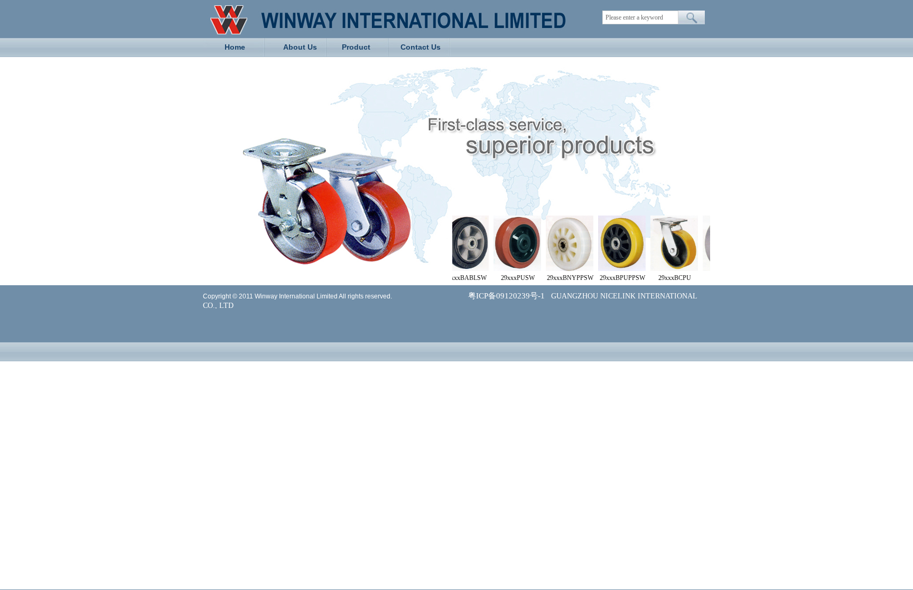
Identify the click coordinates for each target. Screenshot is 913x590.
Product (356, 47)
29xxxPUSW (510, 278)
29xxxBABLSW (457, 278)
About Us (300, 47)
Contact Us (420, 47)
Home (235, 47)
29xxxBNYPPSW (562, 278)
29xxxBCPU (666, 278)
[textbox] (640, 17)
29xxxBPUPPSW (614, 278)
